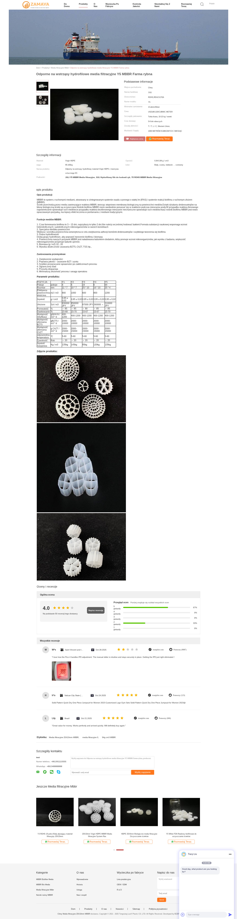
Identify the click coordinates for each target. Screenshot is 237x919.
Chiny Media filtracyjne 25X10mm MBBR (74, 914)
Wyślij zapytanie (143, 772)
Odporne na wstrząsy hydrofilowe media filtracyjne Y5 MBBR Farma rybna (99, 68)
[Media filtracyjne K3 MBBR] (139, 812)
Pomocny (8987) (180, 650)
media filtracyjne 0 (90, 737)
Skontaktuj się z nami (162, 5)
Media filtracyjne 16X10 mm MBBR (97, 834)
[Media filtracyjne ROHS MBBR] (55, 812)
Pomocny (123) (179, 695)
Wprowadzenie (82, 879)
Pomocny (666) (165, 718)
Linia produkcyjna (124, 879)
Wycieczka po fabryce (112, 5)
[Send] (230, 915)
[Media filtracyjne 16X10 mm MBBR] (97, 812)
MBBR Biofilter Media (44, 879)
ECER (177, 914)
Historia (80, 885)
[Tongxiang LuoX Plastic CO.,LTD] (35, 5)
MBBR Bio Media (43, 885)
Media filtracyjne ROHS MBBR (55, 834)
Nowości (120, 909)
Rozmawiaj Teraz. (186, 5)
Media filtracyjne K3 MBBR (139, 834)
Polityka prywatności (158, 909)
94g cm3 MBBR (109, 737)
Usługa (79, 890)
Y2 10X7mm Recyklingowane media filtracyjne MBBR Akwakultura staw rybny (181, 835)
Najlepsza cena (136, 139)
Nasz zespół (81, 895)
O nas (95, 5)
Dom (73, 909)
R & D (119, 890)
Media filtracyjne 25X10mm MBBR (64, 737)
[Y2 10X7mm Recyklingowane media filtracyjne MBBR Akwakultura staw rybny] (181, 812)
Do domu (67, 5)
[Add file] (183, 915)
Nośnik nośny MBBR (44, 895)
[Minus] (230, 854)
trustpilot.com (158, 650)
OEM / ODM (122, 885)
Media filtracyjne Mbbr (45, 890)
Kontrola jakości (137, 5)
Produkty (83, 4)
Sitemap (136, 909)
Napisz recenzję (95, 610)
